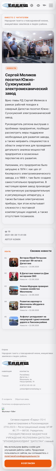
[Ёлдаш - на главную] (15, 5)
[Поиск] (25, 5)
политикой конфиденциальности (22, 456)
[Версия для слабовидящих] (38, 5)
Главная (5, 376)
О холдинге (7, 399)
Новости (11, 68)
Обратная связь (22, 399)
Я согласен (28, 463)
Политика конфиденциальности (16, 404)
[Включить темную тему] (32, 5)
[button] (51, 5)
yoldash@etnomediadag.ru (30, 389)
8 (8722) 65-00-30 (27, 385)
